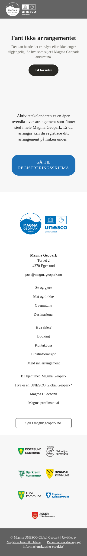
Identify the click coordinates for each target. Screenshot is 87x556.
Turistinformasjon (43, 354)
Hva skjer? (44, 327)
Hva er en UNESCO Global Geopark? (43, 385)
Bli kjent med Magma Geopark (43, 376)
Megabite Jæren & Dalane (24, 542)
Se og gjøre (43, 287)
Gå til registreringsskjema (43, 165)
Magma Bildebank (43, 394)
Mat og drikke (43, 297)
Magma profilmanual (43, 403)
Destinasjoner (44, 314)
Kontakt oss (43, 345)
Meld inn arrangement (43, 363)
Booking (43, 336)
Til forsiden (43, 70)
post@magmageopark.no (43, 274)
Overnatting (43, 305)
